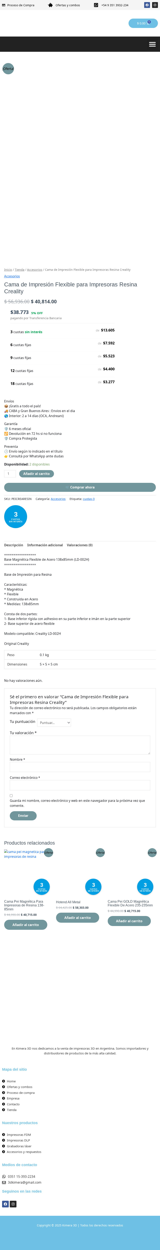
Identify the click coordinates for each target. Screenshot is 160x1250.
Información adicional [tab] (45, 545)
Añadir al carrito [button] (25, 924)
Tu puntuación (22, 721)
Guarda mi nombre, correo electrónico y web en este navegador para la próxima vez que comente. (77, 803)
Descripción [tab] (13, 545)
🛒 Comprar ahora (80, 487)
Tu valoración (23, 732)
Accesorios (34, 270)
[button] (152, 44)
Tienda (19, 270)
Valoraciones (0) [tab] (79, 545)
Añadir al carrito (36, 473)
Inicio (8, 270)
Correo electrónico (25, 777)
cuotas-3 (89, 499)
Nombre (17, 759)
